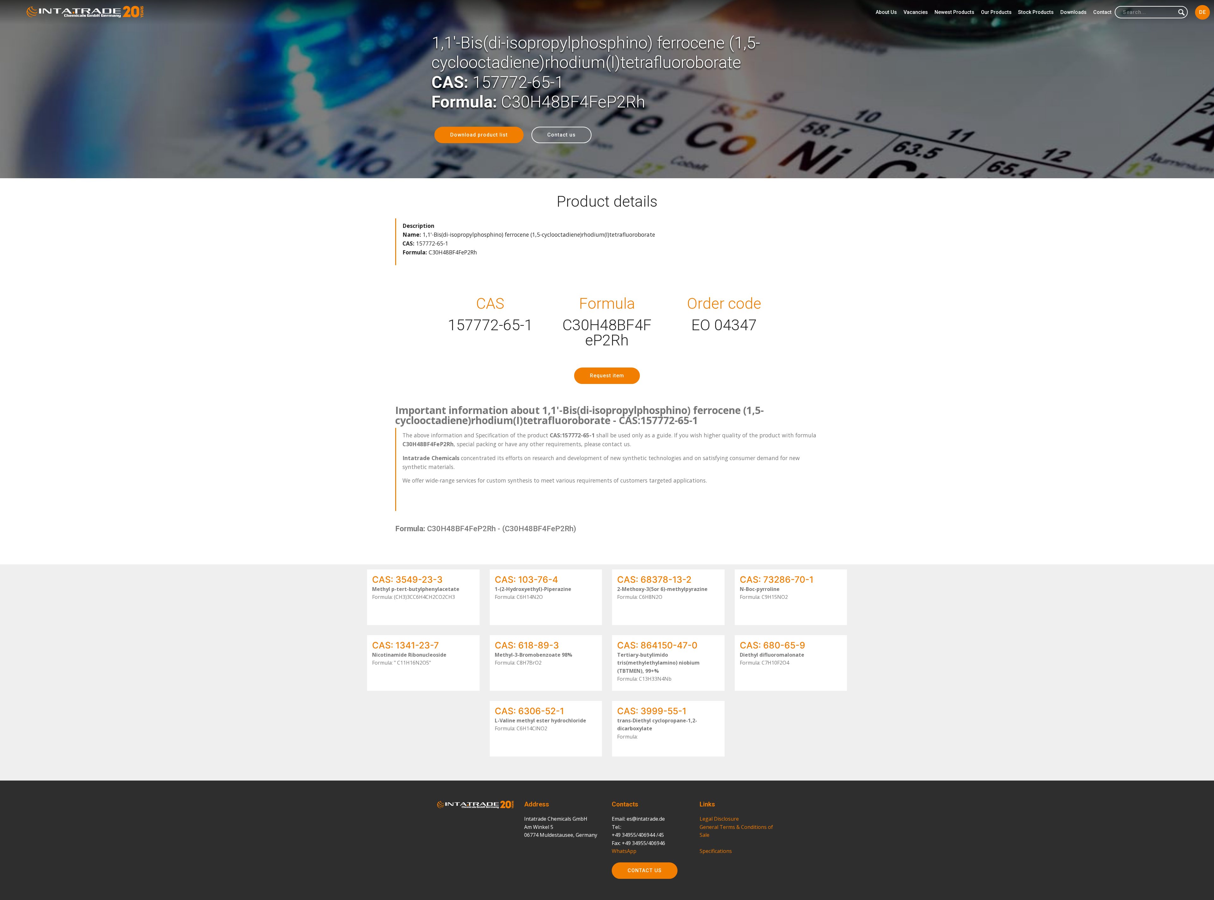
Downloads (1073, 12)
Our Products (996, 12)
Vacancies (916, 12)
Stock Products (1036, 12)
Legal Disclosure (719, 818)
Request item (607, 376)
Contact (1102, 12)
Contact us (561, 135)
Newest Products (954, 12)
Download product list (479, 135)
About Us (886, 12)
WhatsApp (624, 851)
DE (1202, 12)
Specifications (716, 851)
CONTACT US (645, 870)
